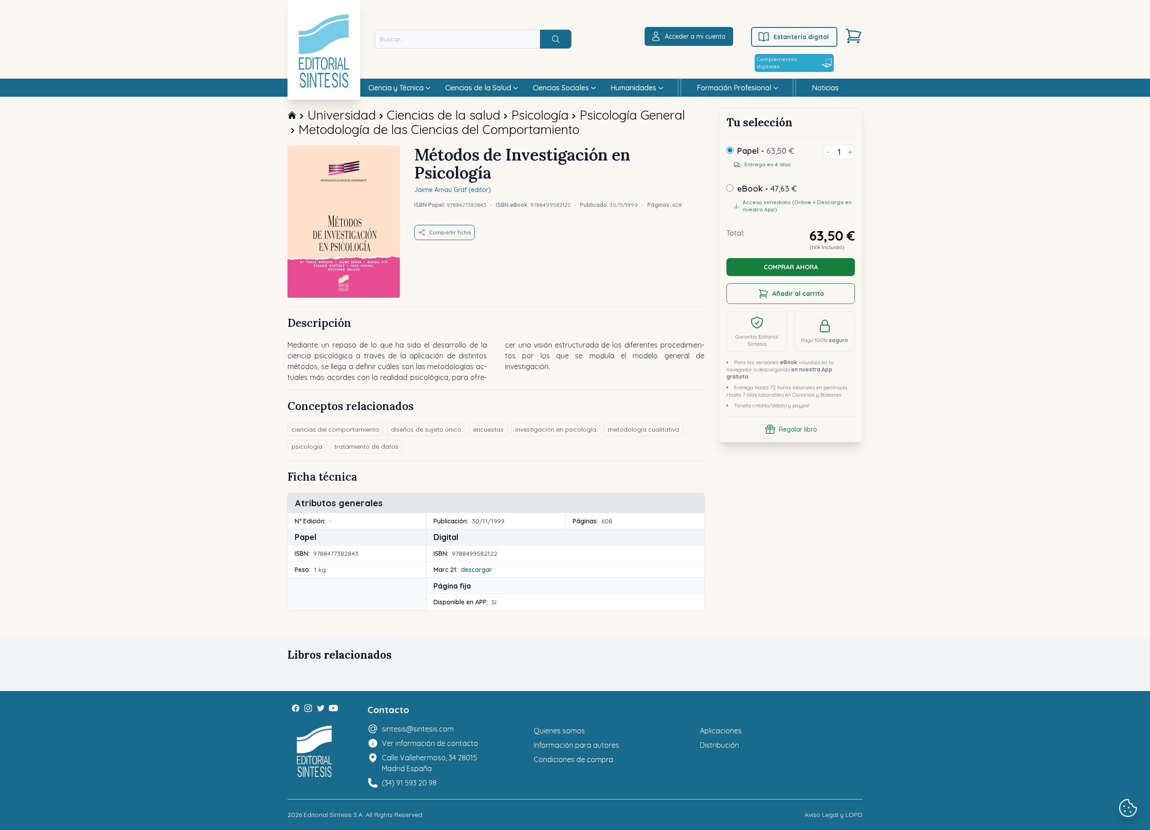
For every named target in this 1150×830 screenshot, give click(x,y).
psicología (307, 446)
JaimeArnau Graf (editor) (452, 190)
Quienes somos (559, 730)
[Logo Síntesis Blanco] (314, 751)
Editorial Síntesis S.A (333, 815)
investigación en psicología (555, 429)
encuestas (488, 429)
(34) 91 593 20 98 (409, 782)
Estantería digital (801, 37)
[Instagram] (308, 708)
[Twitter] (320, 708)
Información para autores (576, 745)
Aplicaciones (721, 730)
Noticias (825, 87)
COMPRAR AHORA (791, 267)
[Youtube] (333, 708)
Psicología (540, 115)
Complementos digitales (776, 63)
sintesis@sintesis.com (418, 728)
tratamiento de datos (366, 446)
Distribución (719, 745)
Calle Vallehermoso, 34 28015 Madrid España (429, 763)
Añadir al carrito (798, 294)
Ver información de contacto (430, 743)
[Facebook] (295, 708)
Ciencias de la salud (443, 115)
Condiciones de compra (573, 759)
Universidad (341, 115)
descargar (476, 570)
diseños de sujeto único (426, 429)
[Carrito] (853, 36)
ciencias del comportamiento (335, 429)
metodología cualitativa (643, 429)
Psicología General (632, 115)
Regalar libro (798, 429)
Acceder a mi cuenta (695, 36)
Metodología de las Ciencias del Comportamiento (438, 129)
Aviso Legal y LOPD (833, 815)
